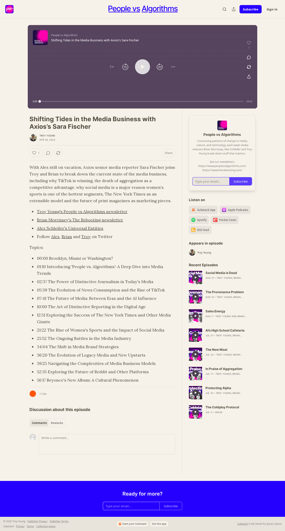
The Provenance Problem (225, 292)
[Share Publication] (234, 9)
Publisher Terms (59, 521)
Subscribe (250, 9)
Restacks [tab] (57, 423)
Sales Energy (215, 311)
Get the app (159, 524)
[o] (195, 277)
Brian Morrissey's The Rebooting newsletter (80, 219)
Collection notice (45, 526)
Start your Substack (134, 524)
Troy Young (47, 135)
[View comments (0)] (249, 57)
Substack (242, 524)
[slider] (141, 101)
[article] (222, 277)
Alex (55, 236)
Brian (67, 236)
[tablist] (47, 423)
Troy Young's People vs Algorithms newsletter (82, 211)
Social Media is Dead (221, 273)
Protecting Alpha (218, 388)
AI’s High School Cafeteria (225, 330)
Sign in (272, 9)
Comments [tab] (39, 423)
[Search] (224, 9)
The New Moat (216, 350)
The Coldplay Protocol (222, 407)
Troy (86, 236)
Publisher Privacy (37, 521)
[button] (112, 66)
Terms (30, 526)
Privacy (20, 526)
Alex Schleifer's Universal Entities (70, 228)
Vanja (219, 412)
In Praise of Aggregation (224, 369)
